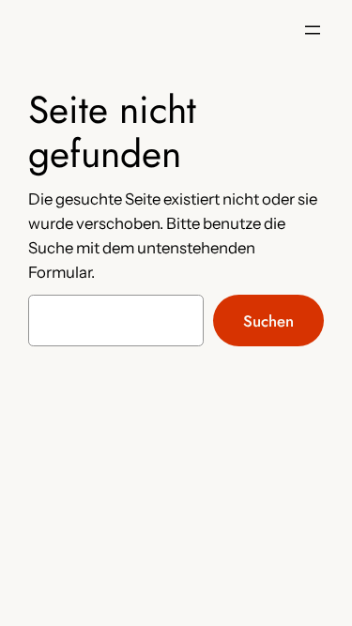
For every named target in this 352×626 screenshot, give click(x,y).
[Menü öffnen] (312, 30)
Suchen (268, 321)
